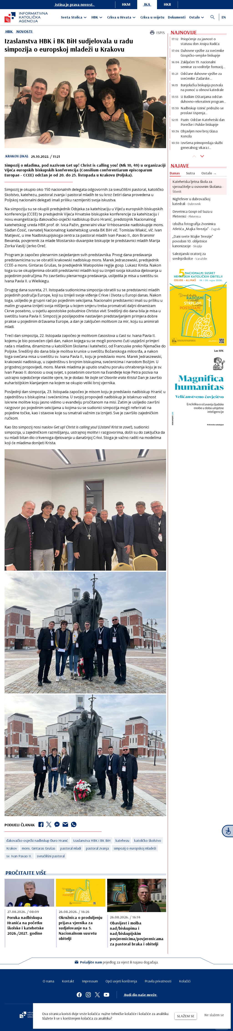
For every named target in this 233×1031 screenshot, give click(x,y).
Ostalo (194, 17)
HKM (126, 4)
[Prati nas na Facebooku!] (79, 994)
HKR (167, 4)
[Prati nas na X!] (97, 994)
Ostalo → (209, 173)
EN (224, 17)
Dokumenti (176, 17)
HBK (94, 17)
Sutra (190, 173)
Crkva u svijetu (152, 17)
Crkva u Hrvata (119, 17)
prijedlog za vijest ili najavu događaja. (119, 962)
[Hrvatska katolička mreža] (30, 1015)
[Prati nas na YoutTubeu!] (106, 994)
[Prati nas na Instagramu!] (88, 994)
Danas (175, 173)
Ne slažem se (214, 1015)
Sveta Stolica (71, 17)
